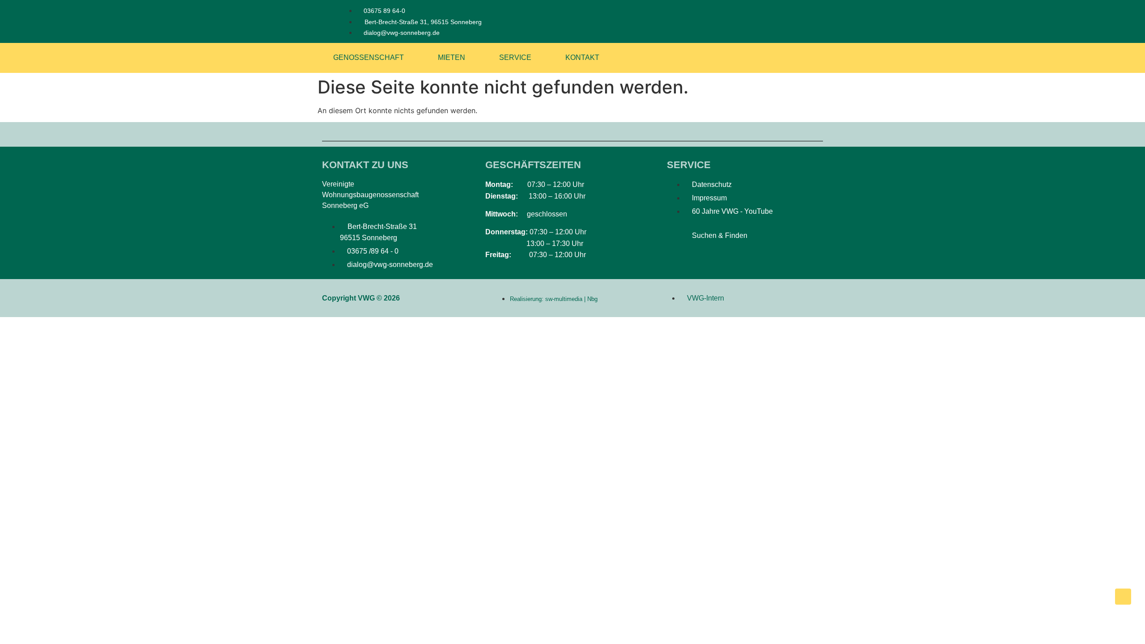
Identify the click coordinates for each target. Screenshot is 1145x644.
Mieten (451, 57)
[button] (678, 237)
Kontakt (582, 57)
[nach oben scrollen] (1123, 597)
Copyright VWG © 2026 (361, 298)
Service (515, 57)
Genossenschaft (368, 57)
